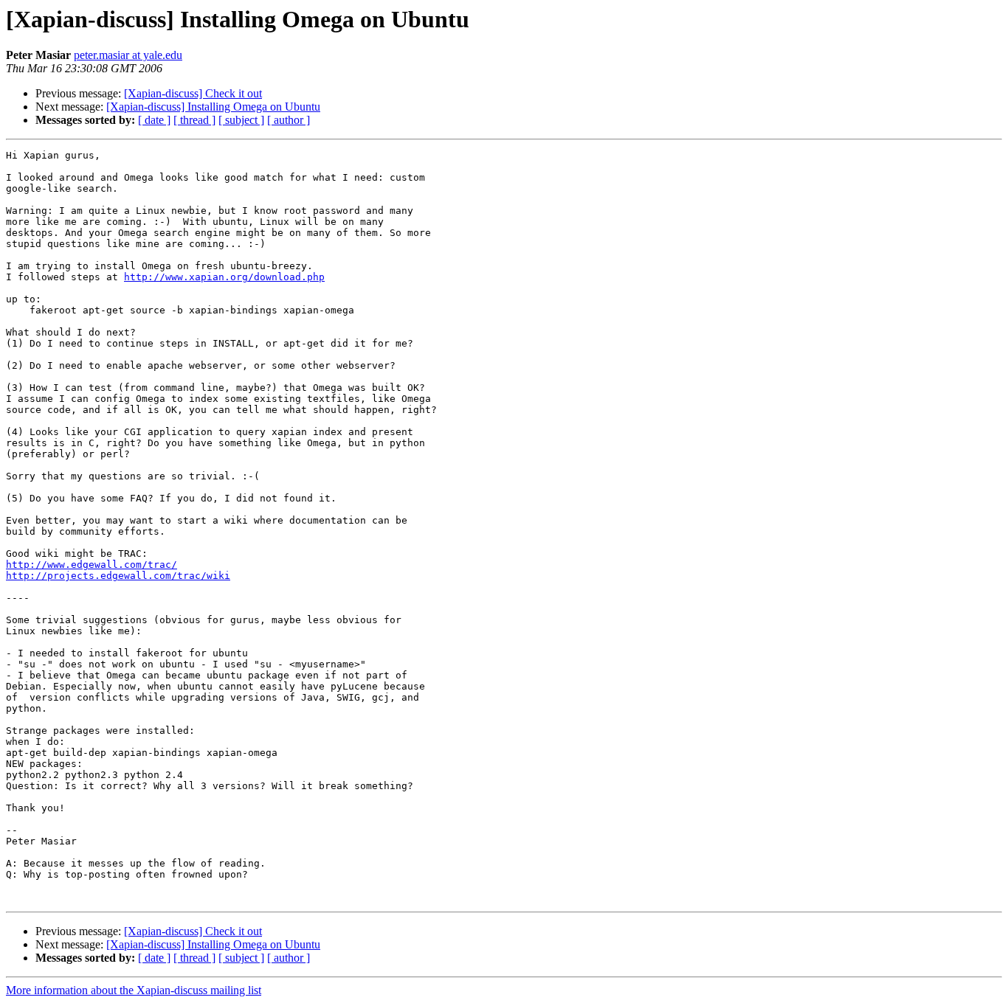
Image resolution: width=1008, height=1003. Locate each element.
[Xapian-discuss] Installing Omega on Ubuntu (213, 106)
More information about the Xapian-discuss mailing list (133, 990)
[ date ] (154, 120)
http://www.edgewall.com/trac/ (91, 564)
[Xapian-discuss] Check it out (193, 93)
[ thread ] (194, 120)
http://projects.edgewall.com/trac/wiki (118, 575)
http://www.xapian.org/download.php (224, 276)
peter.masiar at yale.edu (128, 55)
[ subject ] (241, 120)
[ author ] (288, 120)
